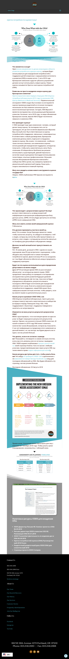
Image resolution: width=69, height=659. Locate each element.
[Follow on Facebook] (30, 651)
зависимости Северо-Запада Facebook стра (30, 359)
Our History (10, 596)
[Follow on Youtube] (38, 651)
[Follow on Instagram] (34, 651)
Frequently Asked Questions (16, 607)
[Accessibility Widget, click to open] (66, 656)
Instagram (10, 625)
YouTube (10, 629)
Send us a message (13, 579)
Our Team (10, 589)
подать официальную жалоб (39, 350)
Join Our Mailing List (13, 611)
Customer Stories (12, 604)
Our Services (11, 600)
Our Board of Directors (14, 593)
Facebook (10, 621)
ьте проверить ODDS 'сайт (33, 356)
